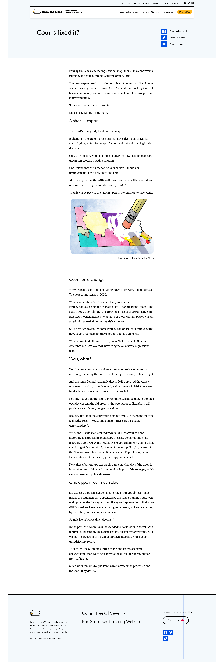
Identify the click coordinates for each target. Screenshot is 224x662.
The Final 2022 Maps (150, 11)
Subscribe (174, 620)
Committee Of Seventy (103, 613)
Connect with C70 (172, 3)
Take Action (168, 11)
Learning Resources (129, 11)
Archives (126, 3)
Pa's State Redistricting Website (111, 621)
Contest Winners (141, 3)
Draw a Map (184, 11)
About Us (157, 3)
